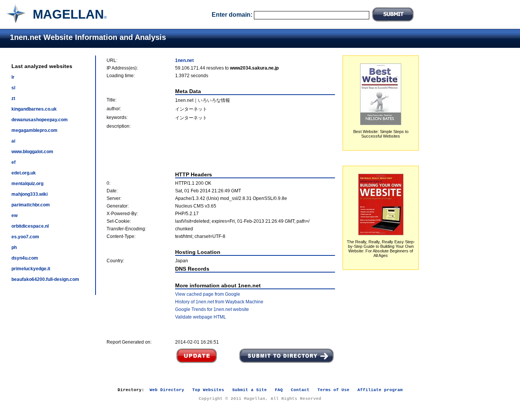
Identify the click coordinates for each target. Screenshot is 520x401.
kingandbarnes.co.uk (34, 109)
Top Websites (208, 390)
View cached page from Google (207, 294)
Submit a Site (249, 390)
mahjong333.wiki (29, 194)
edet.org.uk (23, 173)
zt (13, 98)
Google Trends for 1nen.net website (212, 309)
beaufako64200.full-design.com (45, 279)
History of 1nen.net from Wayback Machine (219, 301)
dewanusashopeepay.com (39, 119)
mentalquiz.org (27, 183)
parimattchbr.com (30, 205)
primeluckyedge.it (30, 268)
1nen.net (184, 60)
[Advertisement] (221, 150)
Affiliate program (380, 390)
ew (14, 215)
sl (13, 87)
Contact (300, 390)
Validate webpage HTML (200, 317)
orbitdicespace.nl (30, 226)
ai (13, 141)
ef (13, 162)
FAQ (279, 390)
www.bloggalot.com (32, 151)
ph (14, 247)
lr (12, 77)
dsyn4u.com (24, 258)
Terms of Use (333, 390)
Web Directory (167, 390)
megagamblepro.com (34, 130)
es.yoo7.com (25, 236)
